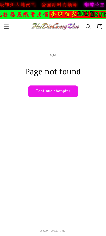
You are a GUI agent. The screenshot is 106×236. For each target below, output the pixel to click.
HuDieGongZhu (58, 231)
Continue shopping (53, 91)
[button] (6, 26)
